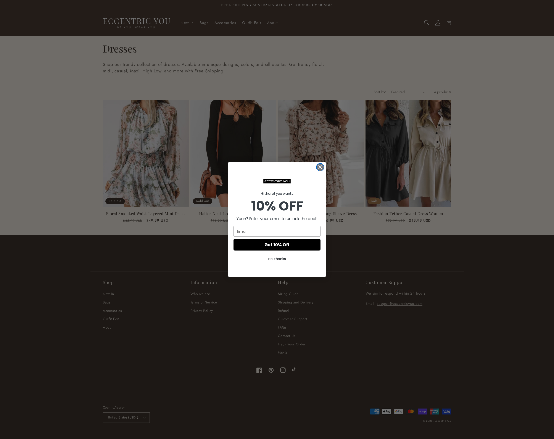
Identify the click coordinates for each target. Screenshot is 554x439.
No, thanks (277, 258)
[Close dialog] (320, 167)
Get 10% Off (277, 245)
